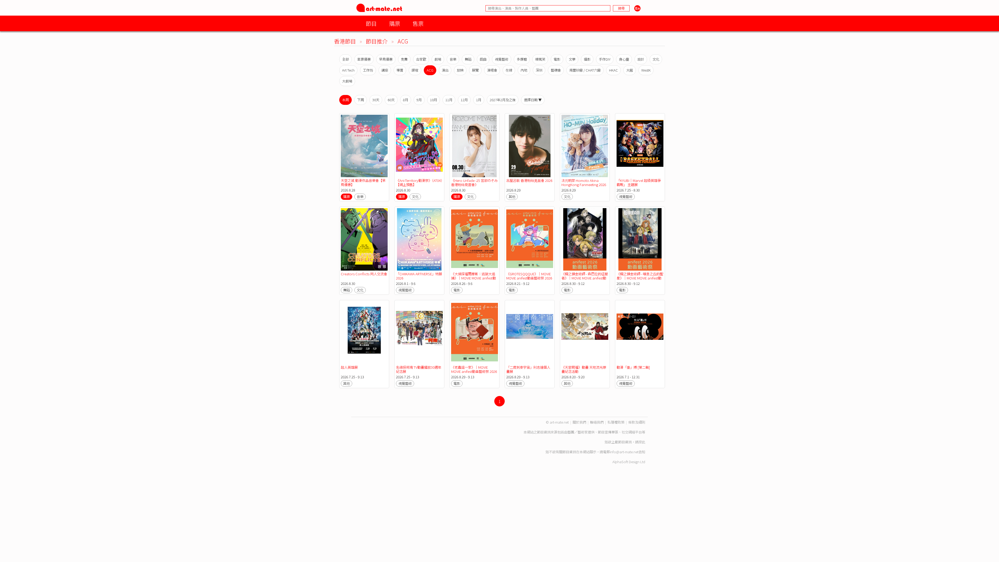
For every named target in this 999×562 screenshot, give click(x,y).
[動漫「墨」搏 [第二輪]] (640, 333)
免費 (404, 59)
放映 (460, 70)
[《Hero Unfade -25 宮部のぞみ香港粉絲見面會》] (474, 146)
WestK (646, 70)
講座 (384, 70)
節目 (371, 23)
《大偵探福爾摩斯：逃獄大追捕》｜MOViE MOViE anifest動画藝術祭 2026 (473, 278)
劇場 (437, 59)
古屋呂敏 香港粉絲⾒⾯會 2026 (529, 180)
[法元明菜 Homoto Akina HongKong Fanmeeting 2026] (584, 146)
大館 (629, 70)
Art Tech (348, 70)
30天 (375, 99)
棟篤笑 (540, 59)
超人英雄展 (349, 367)
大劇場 (347, 81)
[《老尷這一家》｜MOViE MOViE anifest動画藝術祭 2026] (474, 333)
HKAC (613, 70)
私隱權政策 (615, 422)
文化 (655, 59)
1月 (478, 99)
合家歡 (421, 59)
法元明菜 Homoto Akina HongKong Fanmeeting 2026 (583, 182)
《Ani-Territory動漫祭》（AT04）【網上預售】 (419, 182)
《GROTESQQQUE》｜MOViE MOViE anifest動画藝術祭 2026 (529, 275)
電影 (557, 59)
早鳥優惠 (386, 59)
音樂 (453, 59)
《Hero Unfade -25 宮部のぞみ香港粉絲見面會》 (474, 182)
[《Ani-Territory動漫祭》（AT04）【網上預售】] (419, 146)
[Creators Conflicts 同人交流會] (364, 239)
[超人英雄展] (364, 333)
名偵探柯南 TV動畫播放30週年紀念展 (418, 369)
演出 (445, 70)
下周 (360, 99)
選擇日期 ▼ (533, 99)
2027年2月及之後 (503, 99)
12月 (464, 99)
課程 (415, 70)
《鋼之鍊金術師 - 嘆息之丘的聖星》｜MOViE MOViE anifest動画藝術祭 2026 (640, 278)
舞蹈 (468, 59)
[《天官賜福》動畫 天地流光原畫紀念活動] (584, 333)
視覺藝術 (501, 59)
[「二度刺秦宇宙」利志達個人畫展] (529, 333)
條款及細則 (636, 422)
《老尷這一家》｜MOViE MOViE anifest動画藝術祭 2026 (474, 369)
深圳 (539, 70)
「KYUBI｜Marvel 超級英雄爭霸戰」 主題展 (639, 182)
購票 (394, 23)
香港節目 (345, 41)
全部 (345, 59)
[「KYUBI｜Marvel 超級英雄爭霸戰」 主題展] (640, 146)
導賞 (399, 70)
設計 (640, 59)
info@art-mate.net (624, 451)
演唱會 (492, 70)
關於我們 (579, 422)
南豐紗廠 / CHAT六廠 (585, 70)
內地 (524, 70)
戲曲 (483, 59)
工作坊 (368, 70)
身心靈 (624, 59)
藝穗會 (556, 70)
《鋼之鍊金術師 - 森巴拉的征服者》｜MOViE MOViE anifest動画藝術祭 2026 (584, 278)
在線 (508, 70)
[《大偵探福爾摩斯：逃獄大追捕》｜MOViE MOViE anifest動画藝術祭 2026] (474, 239)
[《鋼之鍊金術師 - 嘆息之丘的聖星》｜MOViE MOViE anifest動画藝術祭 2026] (640, 239)
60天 (391, 99)
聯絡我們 (597, 422)
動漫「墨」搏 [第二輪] (633, 367)
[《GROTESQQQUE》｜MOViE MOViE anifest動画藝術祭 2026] (529, 239)
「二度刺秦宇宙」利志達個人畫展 (528, 369)
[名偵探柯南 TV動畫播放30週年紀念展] (419, 333)
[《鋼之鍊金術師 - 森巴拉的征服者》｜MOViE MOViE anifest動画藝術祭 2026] (584, 239)
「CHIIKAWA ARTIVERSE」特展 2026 (419, 275)
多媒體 (522, 59)
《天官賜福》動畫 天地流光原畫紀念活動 (583, 369)
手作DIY (605, 59)
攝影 (587, 59)
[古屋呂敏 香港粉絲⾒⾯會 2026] (529, 146)
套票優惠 (364, 59)
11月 (448, 99)
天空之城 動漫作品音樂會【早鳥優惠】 (363, 182)
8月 (405, 99)
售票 (418, 23)
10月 (433, 99)
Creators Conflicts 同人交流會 (364, 273)
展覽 (475, 70)
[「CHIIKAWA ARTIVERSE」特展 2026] (419, 239)
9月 (419, 99)
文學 (572, 59)
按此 (641, 441)
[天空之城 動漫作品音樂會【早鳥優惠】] (364, 146)
